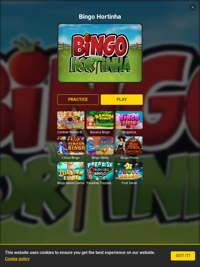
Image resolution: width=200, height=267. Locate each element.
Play (122, 99)
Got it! (183, 255)
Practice (78, 99)
